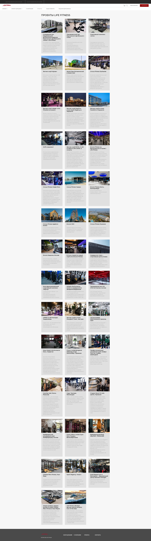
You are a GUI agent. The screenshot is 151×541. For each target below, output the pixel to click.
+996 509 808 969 (134, 5)
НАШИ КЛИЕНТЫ (50, 8)
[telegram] (127, 5)
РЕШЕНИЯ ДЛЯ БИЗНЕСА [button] (65, 8)
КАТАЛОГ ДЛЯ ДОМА (16, 8)
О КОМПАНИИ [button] (29, 8)
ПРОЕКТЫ (39, 8)
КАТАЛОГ (4, 8)
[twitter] (124, 5)
